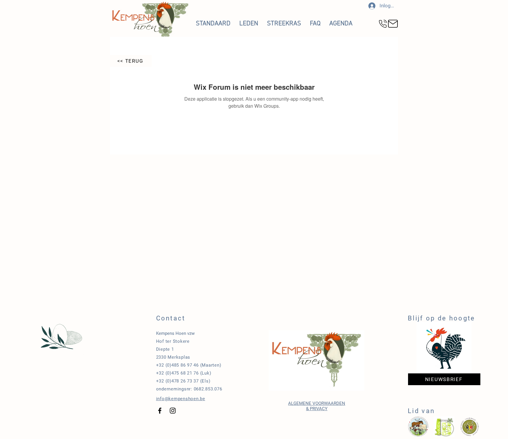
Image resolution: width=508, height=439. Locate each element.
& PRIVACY (316, 408)
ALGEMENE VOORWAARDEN (316, 403)
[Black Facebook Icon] (160, 411)
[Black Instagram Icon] (173, 411)
